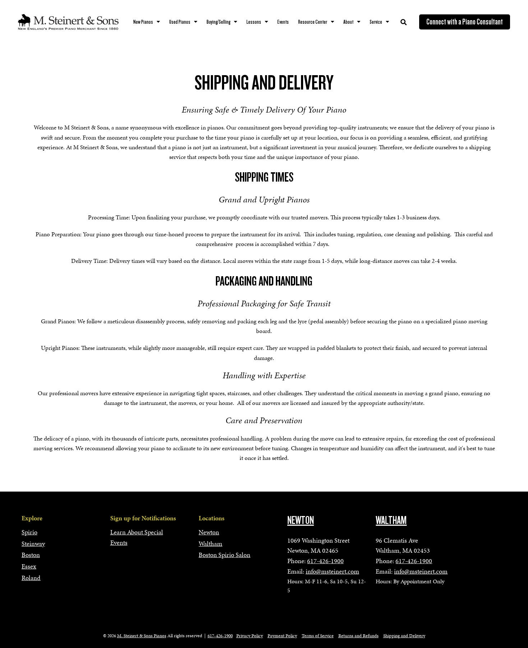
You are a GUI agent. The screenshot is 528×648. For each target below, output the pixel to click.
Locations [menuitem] (211, 518)
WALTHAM (391, 520)
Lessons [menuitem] (253, 22)
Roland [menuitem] (31, 577)
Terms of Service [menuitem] (318, 636)
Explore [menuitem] (32, 518)
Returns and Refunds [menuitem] (358, 636)
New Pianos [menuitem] (143, 22)
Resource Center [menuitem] (312, 22)
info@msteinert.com (332, 571)
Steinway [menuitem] (33, 543)
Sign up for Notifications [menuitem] (143, 518)
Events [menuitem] (283, 22)
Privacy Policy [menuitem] (249, 636)
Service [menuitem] (376, 22)
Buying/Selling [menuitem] (218, 22)
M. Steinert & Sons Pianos (141, 636)
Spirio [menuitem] (29, 532)
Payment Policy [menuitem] (282, 636)
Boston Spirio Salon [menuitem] (224, 554)
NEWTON (300, 520)
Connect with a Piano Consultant (464, 22)
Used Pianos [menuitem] (179, 22)
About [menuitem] (348, 22)
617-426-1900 (325, 560)
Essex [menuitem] (29, 566)
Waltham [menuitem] (210, 543)
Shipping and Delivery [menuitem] (404, 636)
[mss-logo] (68, 22)
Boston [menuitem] (31, 554)
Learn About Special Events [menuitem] (136, 537)
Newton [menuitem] (209, 532)
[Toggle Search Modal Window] (403, 22)
